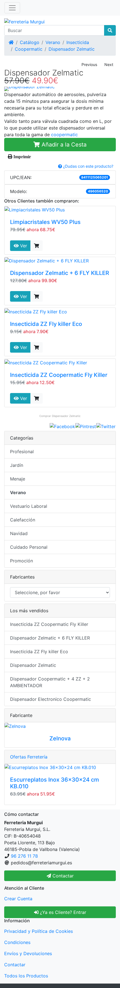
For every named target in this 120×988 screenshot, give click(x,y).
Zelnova (60, 738)
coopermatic (64, 134)
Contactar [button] (62, 876)
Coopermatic (28, 49)
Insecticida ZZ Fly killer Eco (46, 324)
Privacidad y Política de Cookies (38, 931)
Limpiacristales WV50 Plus (45, 222)
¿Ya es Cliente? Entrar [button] (62, 912)
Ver (23, 245)
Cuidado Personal (28, 547)
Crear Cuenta (18, 898)
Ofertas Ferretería (28, 757)
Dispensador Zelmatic (72, 49)
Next (108, 64)
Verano (52, 42)
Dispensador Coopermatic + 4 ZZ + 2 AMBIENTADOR (50, 682)
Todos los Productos (26, 976)
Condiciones (17, 942)
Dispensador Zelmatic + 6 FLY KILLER (59, 273)
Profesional (22, 451)
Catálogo (29, 42)
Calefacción (22, 520)
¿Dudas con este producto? (87, 166)
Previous (89, 64)
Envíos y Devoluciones (28, 953)
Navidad (19, 533)
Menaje (17, 479)
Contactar (14, 964)
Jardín (16, 465)
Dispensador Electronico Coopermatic (50, 699)
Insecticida (77, 42)
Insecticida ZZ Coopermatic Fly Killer (58, 375)
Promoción (21, 560)
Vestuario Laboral (28, 506)
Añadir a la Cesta (63, 144)
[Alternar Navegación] (12, 7)
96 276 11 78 (24, 856)
